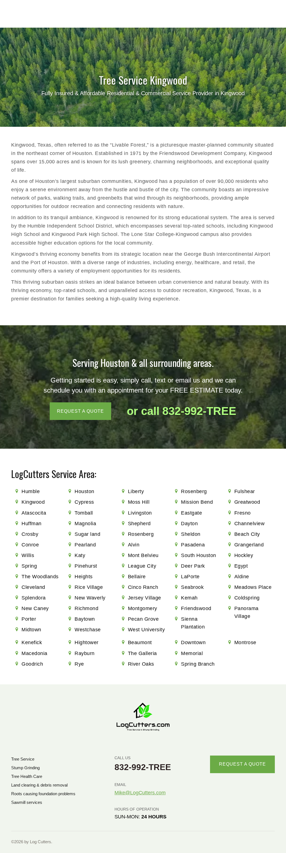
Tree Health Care (26, 776)
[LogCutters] (143, 717)
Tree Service (22, 759)
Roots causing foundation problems (43, 793)
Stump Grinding (25, 767)
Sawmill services (26, 802)
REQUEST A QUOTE (80, 411)
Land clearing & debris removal (39, 785)
